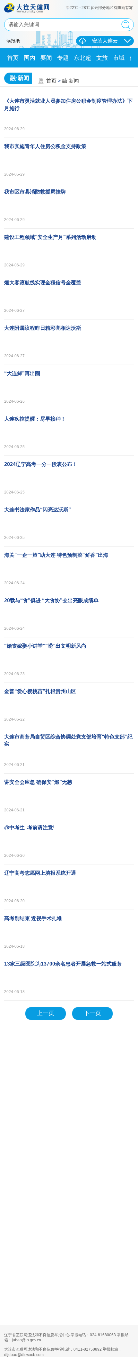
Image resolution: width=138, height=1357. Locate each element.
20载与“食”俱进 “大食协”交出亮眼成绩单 (51, 600)
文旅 (102, 58)
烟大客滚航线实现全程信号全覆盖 (42, 282)
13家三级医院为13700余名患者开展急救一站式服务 (63, 963)
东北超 (82, 58)
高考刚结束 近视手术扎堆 (33, 918)
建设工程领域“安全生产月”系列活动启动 (50, 237)
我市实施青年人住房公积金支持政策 (45, 146)
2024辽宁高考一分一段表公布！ (40, 464)
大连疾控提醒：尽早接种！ (35, 419)
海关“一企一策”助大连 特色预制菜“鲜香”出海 (56, 555)
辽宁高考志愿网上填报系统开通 (40, 873)
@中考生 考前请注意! (29, 827)
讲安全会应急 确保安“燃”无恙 (38, 782)
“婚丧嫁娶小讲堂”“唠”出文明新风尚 (45, 646)
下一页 (92, 1013)
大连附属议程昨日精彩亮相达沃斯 (42, 328)
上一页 (45, 1013)
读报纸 (13, 40)
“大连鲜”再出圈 (22, 373)
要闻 (46, 58)
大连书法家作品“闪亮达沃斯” (37, 509)
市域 (119, 58)
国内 (29, 58)
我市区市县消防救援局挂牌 (35, 191)
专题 (63, 58)
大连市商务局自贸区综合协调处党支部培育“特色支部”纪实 (68, 740)
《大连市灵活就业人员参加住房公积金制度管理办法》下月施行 (68, 104)
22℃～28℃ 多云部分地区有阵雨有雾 (102, 7)
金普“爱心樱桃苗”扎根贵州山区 (40, 691)
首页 (13, 58)
